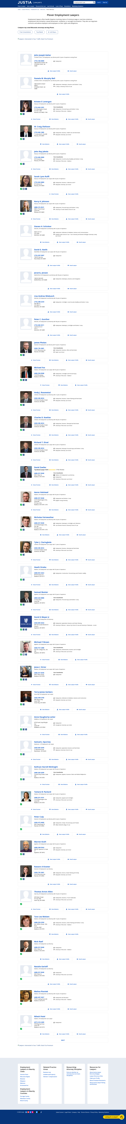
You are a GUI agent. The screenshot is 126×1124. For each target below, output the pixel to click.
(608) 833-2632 (39, 573)
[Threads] (35, 1112)
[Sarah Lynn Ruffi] (26, 181)
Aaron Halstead (41, 492)
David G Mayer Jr (41, 617)
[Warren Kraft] (26, 846)
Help (79, 1112)
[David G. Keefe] (26, 254)
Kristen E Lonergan (43, 101)
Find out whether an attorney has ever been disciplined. (73, 1073)
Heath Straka (40, 567)
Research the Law (41, 6)
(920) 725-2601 (39, 348)
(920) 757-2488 (39, 648)
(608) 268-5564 (39, 847)
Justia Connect (60, 1112)
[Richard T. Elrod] (26, 447)
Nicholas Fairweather (44, 517)
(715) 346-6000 (39, 61)
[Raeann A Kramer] (26, 871)
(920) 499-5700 (39, 698)
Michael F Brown (41, 642)
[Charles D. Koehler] (26, 422)
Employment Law (35, 9)
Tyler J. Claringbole (42, 542)
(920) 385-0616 (39, 398)
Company (74, 1112)
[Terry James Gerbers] (26, 696)
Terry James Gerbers (43, 692)
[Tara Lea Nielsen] (26, 921)
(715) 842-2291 (39, 107)
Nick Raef (38, 941)
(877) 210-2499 (39, 1022)
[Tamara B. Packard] (26, 796)
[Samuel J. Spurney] (26, 746)
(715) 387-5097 (39, 255)
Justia (19, 9)
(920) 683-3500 (39, 748)
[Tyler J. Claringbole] (26, 547)
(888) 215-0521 (39, 207)
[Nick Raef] (26, 946)
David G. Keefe (40, 249)
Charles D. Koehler (42, 417)
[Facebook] (30, 1112)
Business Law (47, 1072)
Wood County (24, 1100)
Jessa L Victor (40, 667)
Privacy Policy (94, 1112)
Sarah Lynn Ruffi (41, 176)
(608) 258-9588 (39, 373)
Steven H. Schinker (42, 226)
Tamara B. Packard (42, 792)
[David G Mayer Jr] (26, 621)
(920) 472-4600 (39, 822)
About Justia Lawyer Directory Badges (95, 1073)
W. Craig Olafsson (42, 126)
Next (63, 1040)
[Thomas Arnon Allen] (26, 896)
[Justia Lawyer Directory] (25, 2)
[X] (39, 1112)
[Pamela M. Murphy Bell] (26, 83)
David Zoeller (40, 467)
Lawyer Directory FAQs (96, 1076)
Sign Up (105, 2)
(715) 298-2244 (39, 302)
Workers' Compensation (50, 1076)
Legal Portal (68, 1112)
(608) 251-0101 (39, 798)
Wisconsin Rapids (25, 1076)
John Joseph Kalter (42, 55)
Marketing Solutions (77, 6)
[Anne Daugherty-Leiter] (26, 721)
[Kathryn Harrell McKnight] (26, 771)
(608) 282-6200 (39, 773)
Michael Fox (39, 367)
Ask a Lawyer (31, 6)
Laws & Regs (59, 6)
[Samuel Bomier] (26, 597)
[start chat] (121, 1117)
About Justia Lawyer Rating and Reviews (97, 1083)
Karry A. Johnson (41, 201)
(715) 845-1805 (39, 132)
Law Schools (50, 6)
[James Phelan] (26, 347)
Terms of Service (85, 1112)
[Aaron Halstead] (26, 497)
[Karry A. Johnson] (26, 206)
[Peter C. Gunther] (26, 324)
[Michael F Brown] (26, 646)
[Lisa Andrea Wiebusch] (26, 300)
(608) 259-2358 (39, 922)
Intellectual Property (49, 1074)
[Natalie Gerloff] (26, 971)
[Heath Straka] (26, 572)
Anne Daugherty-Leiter (44, 717)
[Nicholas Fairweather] (26, 522)
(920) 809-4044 (39, 623)
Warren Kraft (40, 841)
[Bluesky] (37, 1112)
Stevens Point (24, 1074)
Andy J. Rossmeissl (42, 392)
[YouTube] (28, 1112)
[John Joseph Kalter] (26, 59)
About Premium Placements (98, 1080)
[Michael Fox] (26, 372)
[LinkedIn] (26, 1112)
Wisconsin (42, 9)
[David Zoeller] (26, 472)
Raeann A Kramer (42, 866)
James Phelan (40, 342)
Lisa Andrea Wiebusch (44, 296)
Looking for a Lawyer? (111, 1117)
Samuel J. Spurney (42, 742)
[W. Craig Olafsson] (26, 131)
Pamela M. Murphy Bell (44, 78)
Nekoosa (22, 1083)
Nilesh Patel (39, 1016)
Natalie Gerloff (41, 966)
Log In (99, 2)
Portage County (24, 1096)
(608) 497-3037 (39, 997)
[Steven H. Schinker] (26, 231)
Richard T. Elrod (41, 442)
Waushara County (25, 1098)
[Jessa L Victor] (26, 671)
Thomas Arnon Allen (43, 891)
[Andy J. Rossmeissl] (26, 397)
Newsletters (67, 6)
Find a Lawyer (22, 6)
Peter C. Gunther (41, 319)
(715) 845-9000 (39, 157)
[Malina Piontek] (26, 996)
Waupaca (22, 1081)
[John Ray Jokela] (26, 156)
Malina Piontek (41, 991)
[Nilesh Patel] (26, 1021)
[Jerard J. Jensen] (26, 277)
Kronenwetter (24, 1085)
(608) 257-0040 (39, 473)
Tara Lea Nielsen (41, 916)
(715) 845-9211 (39, 325)
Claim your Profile (95, 1078)
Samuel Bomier (41, 592)
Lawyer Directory (26, 9)
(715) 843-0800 (39, 182)
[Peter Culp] (26, 821)
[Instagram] (32, 1112)
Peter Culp (39, 816)
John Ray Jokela (41, 151)
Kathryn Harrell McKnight (46, 767)
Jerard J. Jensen (41, 273)
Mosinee (22, 1079)
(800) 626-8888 (39, 598)
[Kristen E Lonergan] (26, 106)
